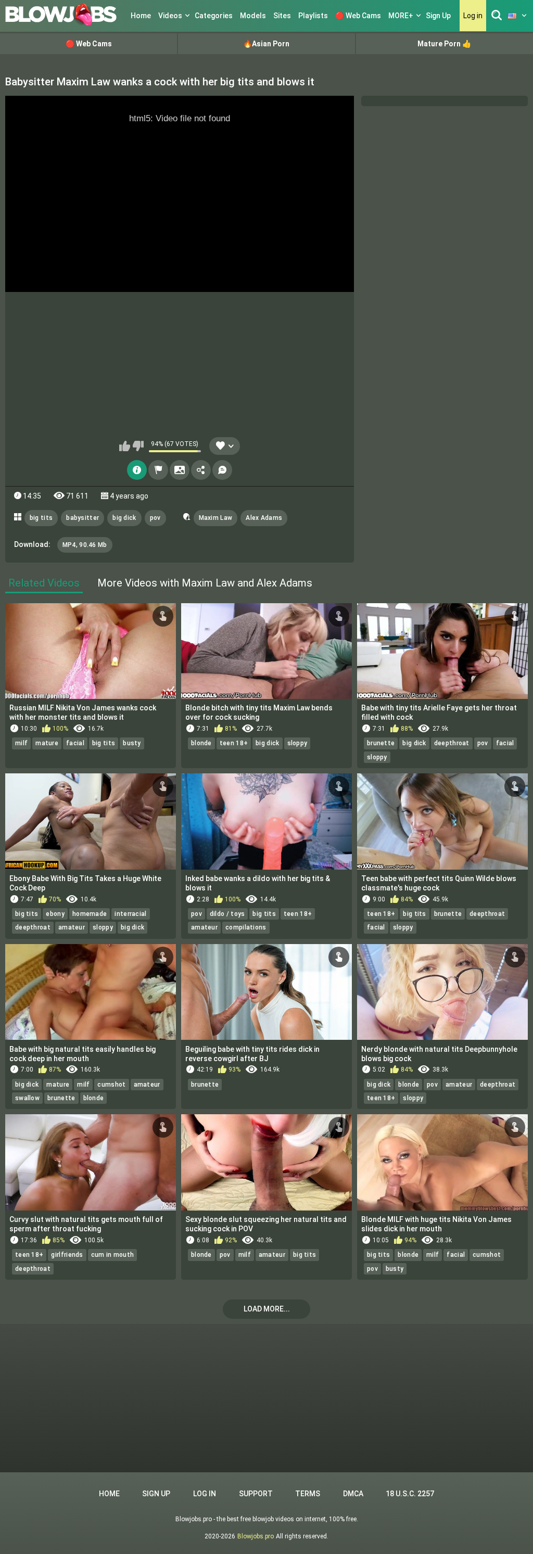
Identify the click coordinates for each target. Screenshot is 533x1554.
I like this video (124, 446)
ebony (55, 914)
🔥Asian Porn (266, 44)
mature (46, 743)
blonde (201, 743)
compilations (245, 927)
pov (155, 517)
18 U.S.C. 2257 (410, 1493)
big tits (41, 517)
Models (253, 15)
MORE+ (400, 15)
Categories (214, 15)
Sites (282, 15)
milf (21, 743)
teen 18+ (234, 743)
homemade (89, 914)
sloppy (297, 743)
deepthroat (451, 743)
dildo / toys (227, 914)
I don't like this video (138, 446)
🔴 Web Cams (358, 15)
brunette (381, 743)
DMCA (353, 1493)
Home (141, 15)
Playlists (313, 15)
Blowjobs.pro (255, 1536)
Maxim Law (216, 517)
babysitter (82, 517)
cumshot (111, 1084)
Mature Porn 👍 (444, 44)
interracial (130, 914)
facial (75, 743)
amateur (71, 927)
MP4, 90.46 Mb (84, 545)
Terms (307, 1493)
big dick (124, 517)
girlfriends (67, 1254)
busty (132, 743)
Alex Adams (264, 517)
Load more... (267, 1309)
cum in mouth (112, 1254)
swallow (27, 1098)
